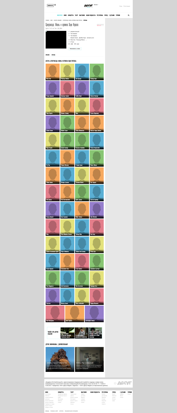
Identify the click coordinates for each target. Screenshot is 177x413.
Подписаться (50, 5)
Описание (47, 55)
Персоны (53, 55)
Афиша (121, 394)
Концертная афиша (62, 394)
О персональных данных (100, 385)
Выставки (82, 15)
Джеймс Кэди (82, 37)
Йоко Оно (73, 39)
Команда (47, 411)
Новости (104, 404)
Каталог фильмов (57, 20)
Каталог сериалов (49, 402)
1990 (72, 44)
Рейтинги (47, 395)
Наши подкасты (90, 15)
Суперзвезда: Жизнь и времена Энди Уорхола (72, 20)
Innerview (59, 15)
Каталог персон (48, 405)
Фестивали (60, 399)
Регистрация (126, 6)
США (77, 44)
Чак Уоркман (74, 33)
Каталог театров (74, 397)
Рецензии (104, 400)
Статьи (59, 402)
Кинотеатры (48, 394)
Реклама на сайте (54, 411)
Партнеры (61, 411)
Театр (76, 15)
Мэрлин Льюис (74, 37)
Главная (47, 20)
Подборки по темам (49, 404)
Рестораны (100, 15)
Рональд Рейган (80, 39)
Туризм (118, 15)
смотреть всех (90, 37)
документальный (75, 31)
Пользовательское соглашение (71, 411)
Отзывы (103, 399)
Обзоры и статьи (49, 407)
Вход (121, 6)
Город (106, 15)
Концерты (70, 15)
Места (113, 394)
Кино (65, 15)
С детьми (111, 15)
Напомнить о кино (75, 48)
